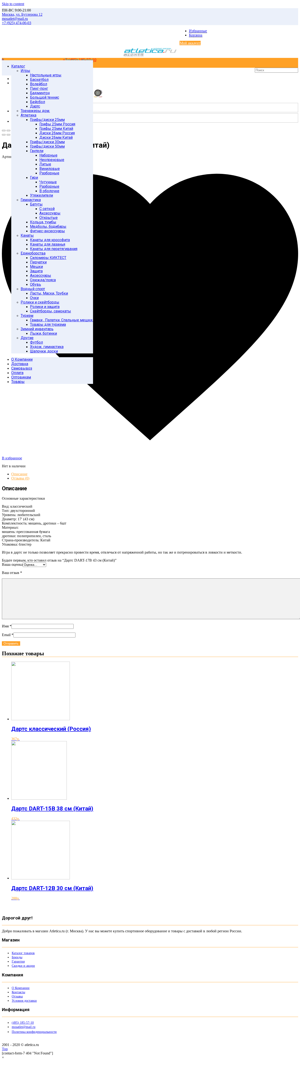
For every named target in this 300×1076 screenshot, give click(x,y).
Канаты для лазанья (47, 244)
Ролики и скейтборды (40, 302)
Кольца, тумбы (43, 222)
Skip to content (13, 4)
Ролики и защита (45, 306)
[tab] (154, 474)
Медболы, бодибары (48, 226)
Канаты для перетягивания (53, 249)
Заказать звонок (78, 59)
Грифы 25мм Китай (56, 128)
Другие (27, 338)
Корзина (195, 35)
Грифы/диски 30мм (47, 142)
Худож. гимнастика (47, 347)
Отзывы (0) (20, 478)
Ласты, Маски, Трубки (49, 293)
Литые (45, 164)
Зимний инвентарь (37, 329)
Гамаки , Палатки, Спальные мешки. (61, 320)
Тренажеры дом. (35, 111)
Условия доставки (24, 1000)
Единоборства (33, 253)
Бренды (17, 957)
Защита (36, 271)
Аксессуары (49, 213)
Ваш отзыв (12, 573)
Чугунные (48, 182)
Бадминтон (40, 93)
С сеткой (47, 208)
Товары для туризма (48, 324)
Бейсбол (37, 102)
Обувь (35, 284)
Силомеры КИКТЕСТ (48, 257)
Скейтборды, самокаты (50, 311)
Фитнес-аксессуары (47, 231)
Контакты (18, 992)
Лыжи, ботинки (43, 333)
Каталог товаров (23, 953)
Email (7, 635)
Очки (34, 298)
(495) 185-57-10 (23, 1022)
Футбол (36, 342)
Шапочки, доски (44, 351)
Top (5, 1049)
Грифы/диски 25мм (47, 119)
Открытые (48, 217)
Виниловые (49, 168)
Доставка (19, 364)
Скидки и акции (23, 965)
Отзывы (17, 996)
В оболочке (49, 191)
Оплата (17, 373)
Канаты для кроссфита (50, 240)
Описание (19, 474)
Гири (34, 177)
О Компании (22, 359)
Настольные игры (45, 75)
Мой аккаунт (190, 43)
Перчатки (38, 262)
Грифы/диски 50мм (47, 146)
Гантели (36, 151)
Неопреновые (51, 159)
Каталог (18, 66)
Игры (25, 70)
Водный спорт (33, 289)
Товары (18, 381)
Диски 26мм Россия (57, 133)
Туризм (27, 315)
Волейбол (38, 84)
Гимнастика (31, 200)
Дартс (35, 106)
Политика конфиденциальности (34, 1032)
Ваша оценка (12, 564)
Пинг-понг (39, 88)
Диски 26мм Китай (56, 137)
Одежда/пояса (43, 280)
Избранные (198, 31)
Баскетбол (39, 79)
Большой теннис (44, 97)
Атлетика (28, 115)
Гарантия (18, 961)
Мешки (36, 266)
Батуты (36, 204)
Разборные (49, 173)
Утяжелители (41, 195)
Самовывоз (21, 368)
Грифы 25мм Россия (57, 124)
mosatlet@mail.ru (23, 1027)
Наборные (48, 155)
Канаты (27, 235)
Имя (6, 626)
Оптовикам (21, 377)
